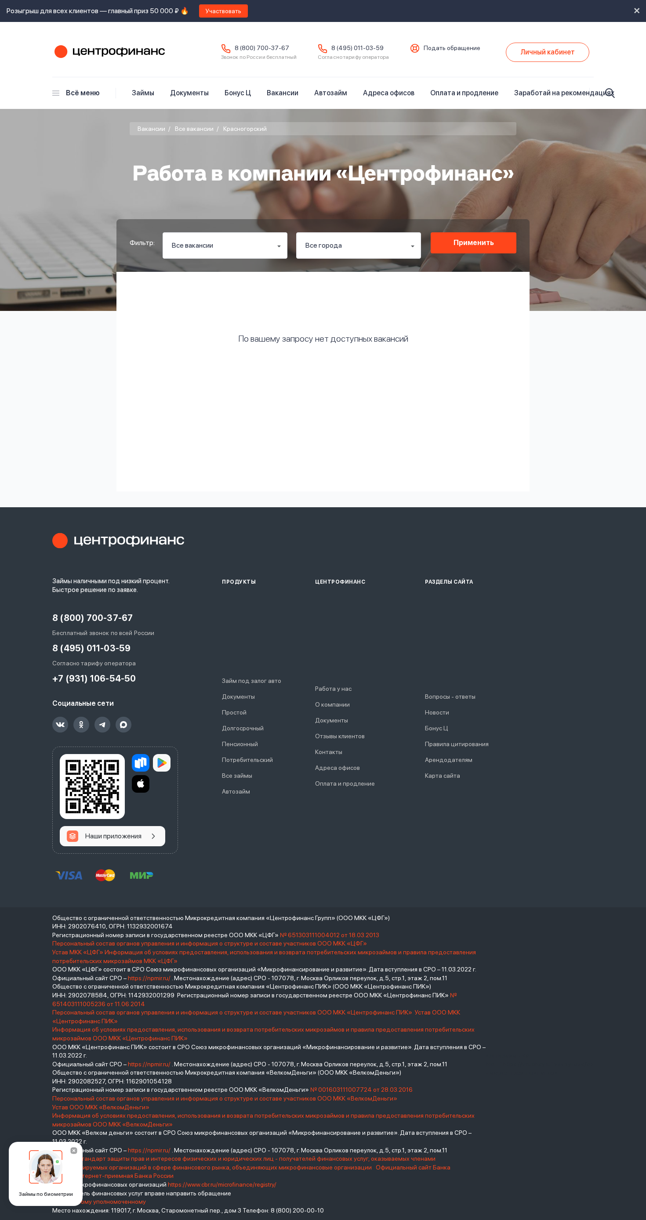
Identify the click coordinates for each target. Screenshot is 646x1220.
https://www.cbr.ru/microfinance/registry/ (222, 1184)
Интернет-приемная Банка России (124, 1175)
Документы (189, 93)
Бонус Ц (238, 93)
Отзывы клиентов (340, 736)
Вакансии (282, 93)
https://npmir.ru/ (149, 978)
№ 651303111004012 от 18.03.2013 (329, 934)
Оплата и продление (464, 93)
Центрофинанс (108, 52)
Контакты (328, 751)
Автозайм (330, 93)
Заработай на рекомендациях (564, 93)
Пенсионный (240, 743)
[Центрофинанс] (118, 540)
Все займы (237, 775)
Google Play (162, 763)
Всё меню (83, 93)
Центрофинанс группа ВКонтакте (60, 725)
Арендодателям (448, 759)
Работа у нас (333, 688)
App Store (140, 784)
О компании (332, 704)
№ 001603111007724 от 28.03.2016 (361, 1089)
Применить (474, 242)
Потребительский (247, 759)
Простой (234, 712)
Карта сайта (442, 775)
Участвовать (223, 10)
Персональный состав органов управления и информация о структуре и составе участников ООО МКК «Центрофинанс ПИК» (233, 1012)
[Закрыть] (73, 1150)
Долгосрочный (243, 728)
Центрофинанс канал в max (123, 725)
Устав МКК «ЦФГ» (77, 952)
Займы (143, 93)
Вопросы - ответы (450, 696)
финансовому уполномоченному (99, 1201)
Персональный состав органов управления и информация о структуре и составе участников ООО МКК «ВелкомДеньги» (225, 1098)
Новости (437, 712)
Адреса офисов (388, 93)
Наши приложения (113, 836)
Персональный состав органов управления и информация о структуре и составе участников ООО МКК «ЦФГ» (210, 943)
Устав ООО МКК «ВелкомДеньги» (101, 1107)
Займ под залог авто (251, 680)
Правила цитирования (457, 743)
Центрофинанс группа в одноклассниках (81, 725)
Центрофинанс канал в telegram (102, 725)
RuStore (140, 763)
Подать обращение (452, 47)
